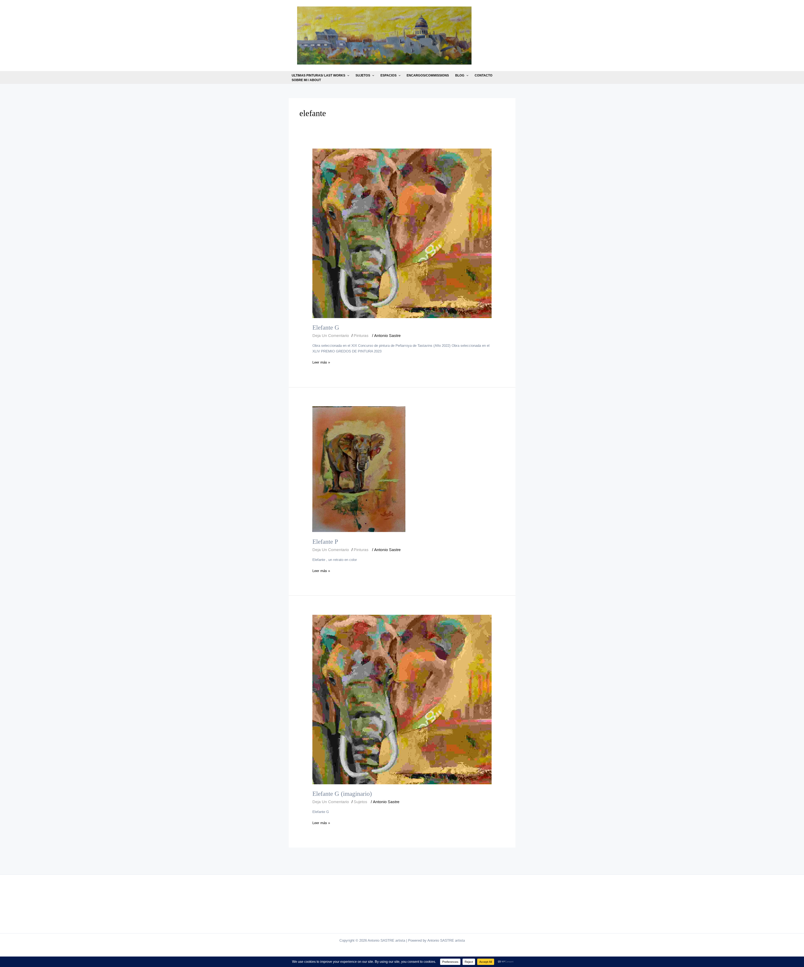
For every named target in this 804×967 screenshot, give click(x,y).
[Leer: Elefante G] (402, 233)
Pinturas (361, 335)
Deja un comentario (330, 335)
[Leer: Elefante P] (358, 469)
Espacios (388, 75)
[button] (347, 75)
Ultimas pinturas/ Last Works (318, 75)
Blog (459, 75)
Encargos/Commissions (428, 75)
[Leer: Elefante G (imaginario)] (402, 699)
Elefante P (325, 541)
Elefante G (325, 327)
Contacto (483, 75)
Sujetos (363, 75)
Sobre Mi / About (306, 80)
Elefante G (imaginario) (342, 793)
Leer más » (321, 362)
